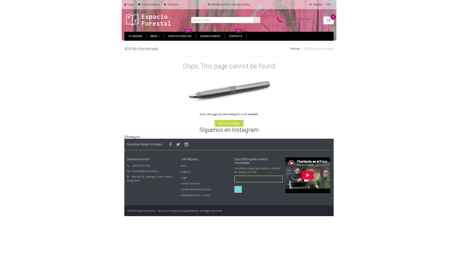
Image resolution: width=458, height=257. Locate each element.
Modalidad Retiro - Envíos (195, 195)
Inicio (184, 165)
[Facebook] (170, 144)
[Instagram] (186, 144)
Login (184, 177)
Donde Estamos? (191, 183)
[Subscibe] (238, 189)
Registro (185, 171)
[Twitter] (178, 144)
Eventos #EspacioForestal (196, 189)
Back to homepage (229, 123)
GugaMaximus (190, 210)
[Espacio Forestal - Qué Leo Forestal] (148, 19)
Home (294, 48)
